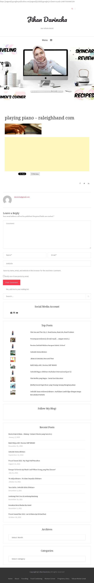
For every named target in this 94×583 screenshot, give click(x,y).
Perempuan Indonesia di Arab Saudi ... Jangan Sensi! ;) (49, 339)
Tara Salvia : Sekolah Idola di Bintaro (22, 487)
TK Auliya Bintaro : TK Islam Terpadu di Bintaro (25, 478)
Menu (45, 40)
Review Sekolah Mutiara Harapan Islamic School (47, 345)
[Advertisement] (47, 154)
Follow (37, 174)
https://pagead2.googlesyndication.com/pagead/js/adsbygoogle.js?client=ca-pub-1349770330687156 (37, 1)
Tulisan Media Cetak (79, 579)
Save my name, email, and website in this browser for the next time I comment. (32, 270)
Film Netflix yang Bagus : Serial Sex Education (46, 378)
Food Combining (36, 579)
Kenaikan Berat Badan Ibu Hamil (20, 505)
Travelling (24, 579)
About (17, 579)
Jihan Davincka (47, 19)
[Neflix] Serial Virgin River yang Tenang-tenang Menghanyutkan (53, 385)
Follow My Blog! (47, 408)
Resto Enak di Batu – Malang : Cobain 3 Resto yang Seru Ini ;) (30, 434)
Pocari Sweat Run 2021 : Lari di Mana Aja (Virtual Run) (27, 514)
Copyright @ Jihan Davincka (40, 572)
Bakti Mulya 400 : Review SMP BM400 (43, 365)
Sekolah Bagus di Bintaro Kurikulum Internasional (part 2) (50, 372)
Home (10, 579)
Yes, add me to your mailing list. (17, 289)
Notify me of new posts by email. (17, 276)
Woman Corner (50, 579)
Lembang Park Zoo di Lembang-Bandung (23, 496)
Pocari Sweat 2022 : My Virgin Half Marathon (24, 461)
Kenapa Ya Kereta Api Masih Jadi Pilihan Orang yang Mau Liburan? (32, 470)
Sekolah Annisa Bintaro (38, 352)
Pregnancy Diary (63, 579)
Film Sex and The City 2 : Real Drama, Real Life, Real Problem (52, 332)
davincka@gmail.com (22, 197)
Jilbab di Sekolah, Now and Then (42, 358)
